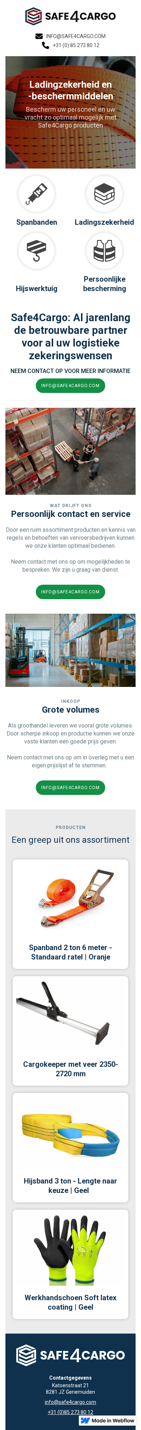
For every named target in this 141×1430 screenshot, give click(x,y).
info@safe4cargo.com (70, 1402)
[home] (70, 16)
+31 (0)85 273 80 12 (70, 1412)
